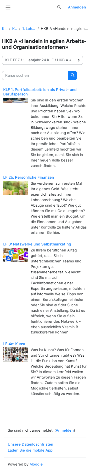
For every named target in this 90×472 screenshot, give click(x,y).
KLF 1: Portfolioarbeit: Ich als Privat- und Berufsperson (39, 91)
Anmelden (77, 7)
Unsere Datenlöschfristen (30, 444)
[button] (59, 7)
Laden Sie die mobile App (30, 450)
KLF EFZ (14, 28)
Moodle (36, 464)
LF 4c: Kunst (14, 343)
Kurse (4, 28)
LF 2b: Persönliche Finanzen (28, 177)
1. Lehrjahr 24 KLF (28, 28)
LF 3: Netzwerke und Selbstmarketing (37, 244)
